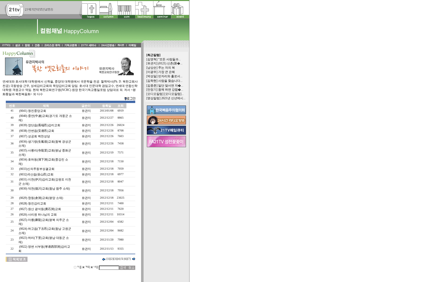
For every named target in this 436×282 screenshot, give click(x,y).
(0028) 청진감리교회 (32, 203)
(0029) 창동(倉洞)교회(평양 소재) (41, 198)
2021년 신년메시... (173, 98)
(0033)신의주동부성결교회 (36, 169)
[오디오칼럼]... (174, 94)
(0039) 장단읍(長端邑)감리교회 (39, 125)
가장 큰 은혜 (166, 72)
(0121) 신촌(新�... (170, 63)
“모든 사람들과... (169, 59)
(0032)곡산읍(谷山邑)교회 (36, 174)
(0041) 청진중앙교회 (32, 111)
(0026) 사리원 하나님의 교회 (38, 214)
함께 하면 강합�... (170, 89)
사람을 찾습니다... (170, 81)
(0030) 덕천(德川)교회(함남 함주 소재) (44, 188)
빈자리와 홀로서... (170, 76)
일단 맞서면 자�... (170, 85)
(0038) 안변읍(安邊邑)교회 (36, 131)
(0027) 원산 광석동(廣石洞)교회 (40, 209)
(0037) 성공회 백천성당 (34, 136)
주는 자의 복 (166, 67)
